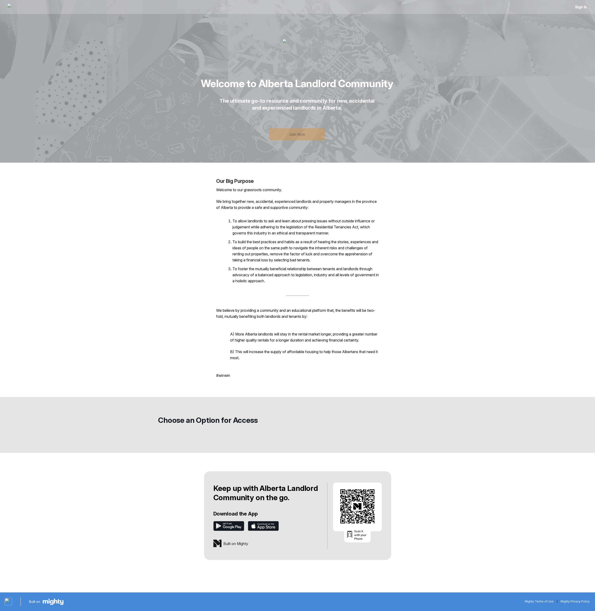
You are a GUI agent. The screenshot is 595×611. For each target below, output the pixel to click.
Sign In (581, 7)
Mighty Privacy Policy (575, 601)
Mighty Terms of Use (539, 601)
